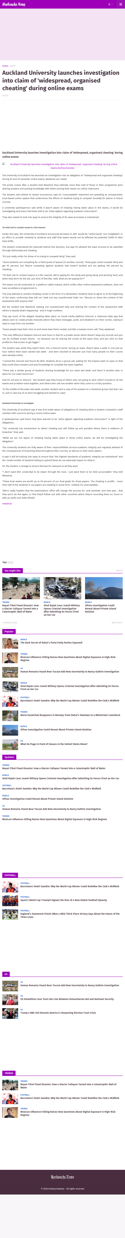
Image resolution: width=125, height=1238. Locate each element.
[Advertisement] (62, 34)
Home (5, 66)
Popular (9, 631)
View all (119, 570)
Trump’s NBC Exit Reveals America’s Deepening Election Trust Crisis (58, 1012)
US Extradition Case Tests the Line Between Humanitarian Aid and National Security (67, 999)
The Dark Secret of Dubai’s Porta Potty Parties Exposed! (51, 642)
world (12, 66)
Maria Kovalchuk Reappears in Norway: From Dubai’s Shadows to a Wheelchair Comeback (70, 715)
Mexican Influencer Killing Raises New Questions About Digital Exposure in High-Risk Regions (68, 659)
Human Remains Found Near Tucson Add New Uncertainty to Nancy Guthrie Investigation (69, 671)
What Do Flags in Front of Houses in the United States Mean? (54, 744)
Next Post (116, 622)
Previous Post (10, 622)
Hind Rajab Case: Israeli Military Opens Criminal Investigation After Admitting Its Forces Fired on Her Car (62, 610)
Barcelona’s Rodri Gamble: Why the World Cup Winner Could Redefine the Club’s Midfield (69, 700)
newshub (7, 503)
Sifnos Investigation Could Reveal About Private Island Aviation (100, 608)
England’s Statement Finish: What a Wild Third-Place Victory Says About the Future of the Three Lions (70, 915)
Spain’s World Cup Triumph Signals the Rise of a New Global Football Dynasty (63, 900)
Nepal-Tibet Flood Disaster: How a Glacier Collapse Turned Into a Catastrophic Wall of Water (20, 608)
